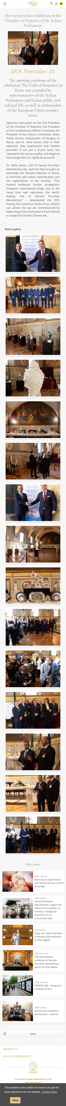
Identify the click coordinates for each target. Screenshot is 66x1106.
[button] (7, 1100)
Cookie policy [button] (49, 1092)
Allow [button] (15, 1100)
